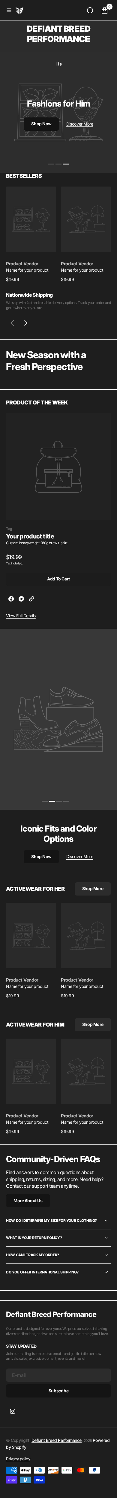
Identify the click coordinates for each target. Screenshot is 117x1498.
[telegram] (21, 599)
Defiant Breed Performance (57, 1440)
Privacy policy (18, 1458)
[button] (9, 10)
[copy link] (31, 599)
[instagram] (12, 1411)
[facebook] (11, 599)
